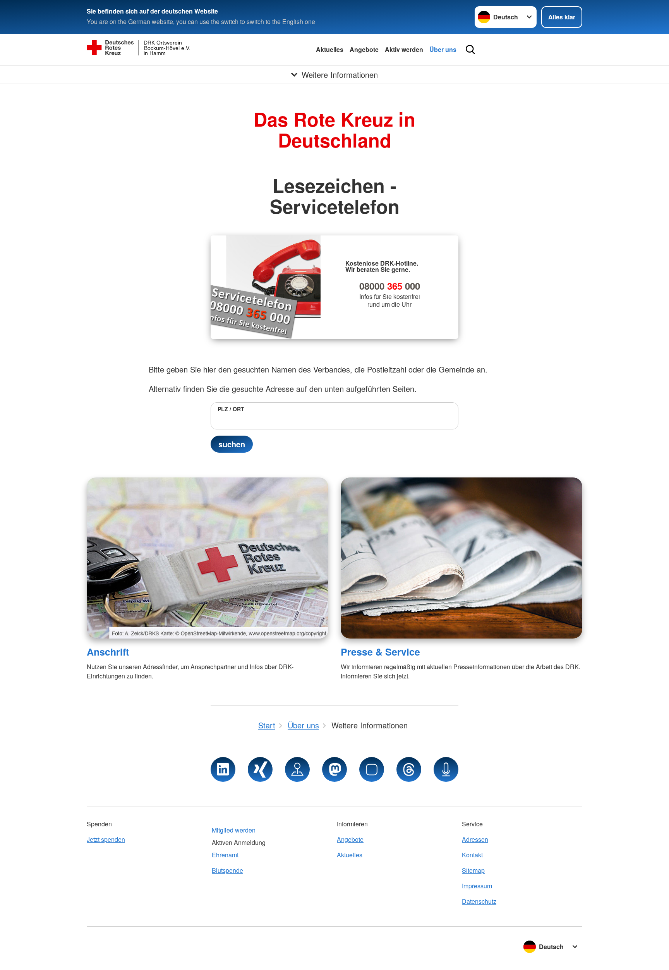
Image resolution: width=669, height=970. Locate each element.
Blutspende (227, 870)
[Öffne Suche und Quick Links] (470, 49)
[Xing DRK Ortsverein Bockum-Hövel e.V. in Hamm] (260, 769)
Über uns (442, 49)
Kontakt (472, 854)
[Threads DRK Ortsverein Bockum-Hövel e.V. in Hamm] (408, 769)
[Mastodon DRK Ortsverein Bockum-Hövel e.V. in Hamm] (334, 769)
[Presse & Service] (461, 558)
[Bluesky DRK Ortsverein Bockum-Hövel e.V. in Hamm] (371, 769)
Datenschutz (479, 901)
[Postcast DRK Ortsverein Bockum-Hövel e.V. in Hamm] (446, 769)
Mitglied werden (234, 830)
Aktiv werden (404, 49)
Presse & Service (380, 652)
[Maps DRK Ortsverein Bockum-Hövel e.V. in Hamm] (297, 769)
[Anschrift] (207, 558)
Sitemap (473, 870)
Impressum (477, 885)
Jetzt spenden (106, 839)
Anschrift (108, 652)
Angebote (364, 49)
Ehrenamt (225, 854)
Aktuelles (329, 49)
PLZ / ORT (231, 409)
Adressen (475, 839)
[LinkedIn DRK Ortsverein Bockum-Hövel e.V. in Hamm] (223, 769)
